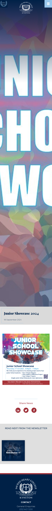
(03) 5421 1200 (26, 509)
